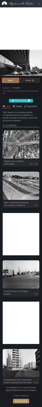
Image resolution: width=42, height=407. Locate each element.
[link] (18, 3)
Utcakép (28, 80)
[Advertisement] (21, 28)
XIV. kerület (16, 88)
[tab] (7, 106)
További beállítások (21, 396)
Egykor (10, 80)
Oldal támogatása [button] (21, 101)
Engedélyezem (21, 401)
